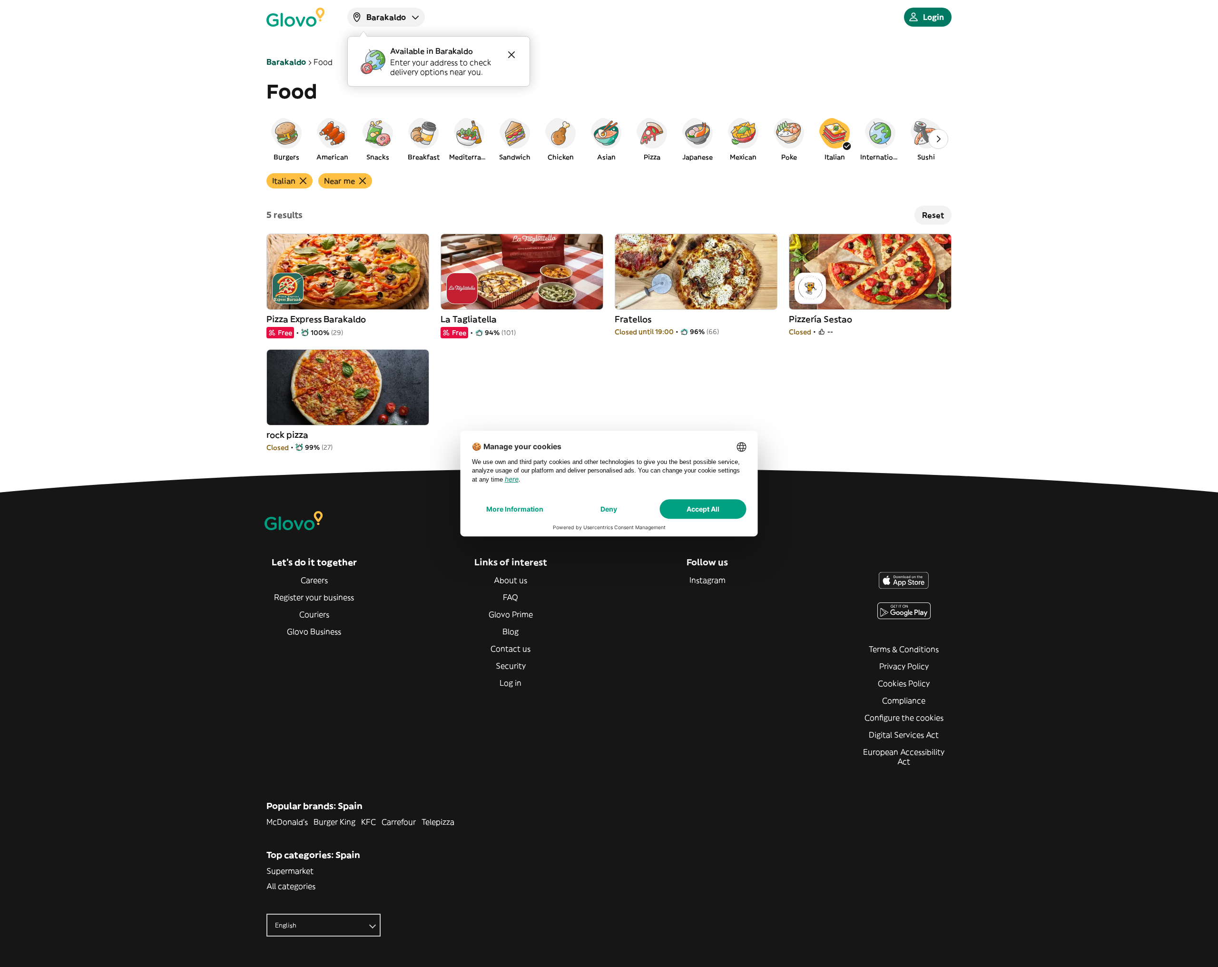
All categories (290, 886)
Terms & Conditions (904, 649)
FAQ (510, 597)
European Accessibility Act (903, 756)
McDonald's (287, 822)
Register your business (314, 597)
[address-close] (511, 54)
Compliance (903, 700)
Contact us (510, 648)
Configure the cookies (903, 717)
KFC (368, 822)
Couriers (314, 614)
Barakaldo (286, 62)
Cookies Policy (904, 683)
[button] (286, 139)
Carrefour (399, 822)
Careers (314, 580)
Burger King (334, 822)
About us (510, 580)
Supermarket (290, 871)
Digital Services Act (904, 735)
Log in (510, 683)
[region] (609, 139)
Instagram (707, 580)
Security (511, 666)
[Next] (938, 138)
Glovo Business (314, 631)
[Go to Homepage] (295, 17)
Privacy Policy (904, 666)
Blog (510, 631)
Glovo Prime (511, 614)
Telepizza (438, 822)
